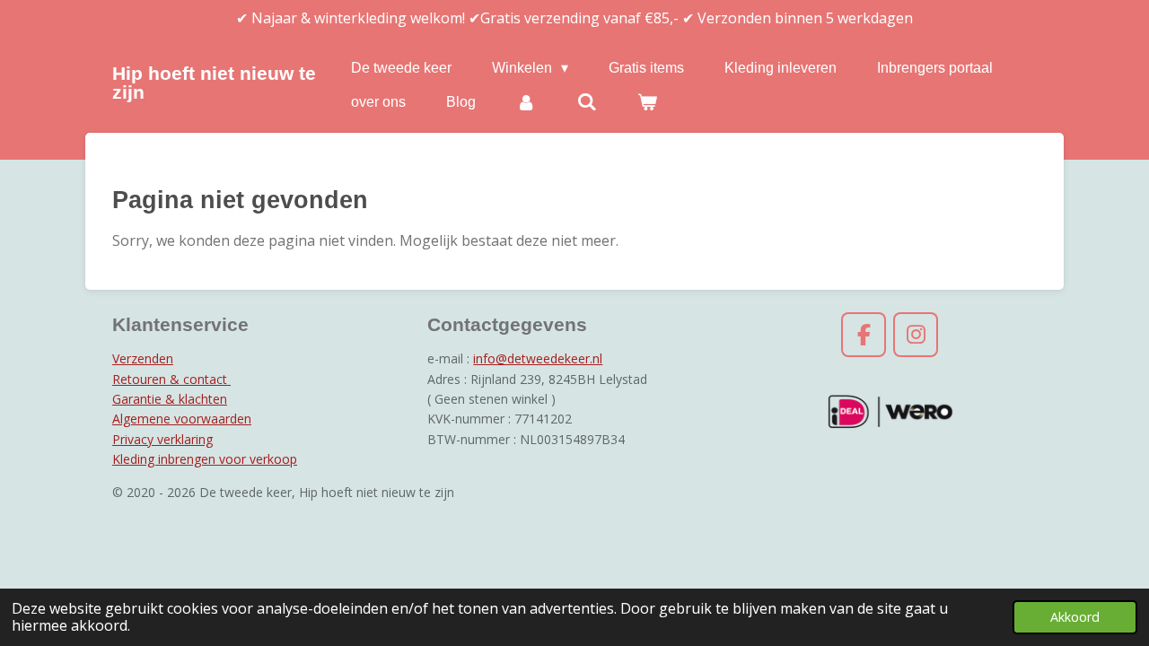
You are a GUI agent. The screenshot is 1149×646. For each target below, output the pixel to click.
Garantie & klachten (169, 398)
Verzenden (142, 358)
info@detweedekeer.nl (537, 358)
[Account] (526, 102)
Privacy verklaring (162, 439)
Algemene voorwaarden (181, 418)
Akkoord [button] (1075, 616)
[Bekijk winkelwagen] (647, 102)
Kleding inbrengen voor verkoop (204, 458)
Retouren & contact (171, 379)
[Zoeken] (586, 102)
